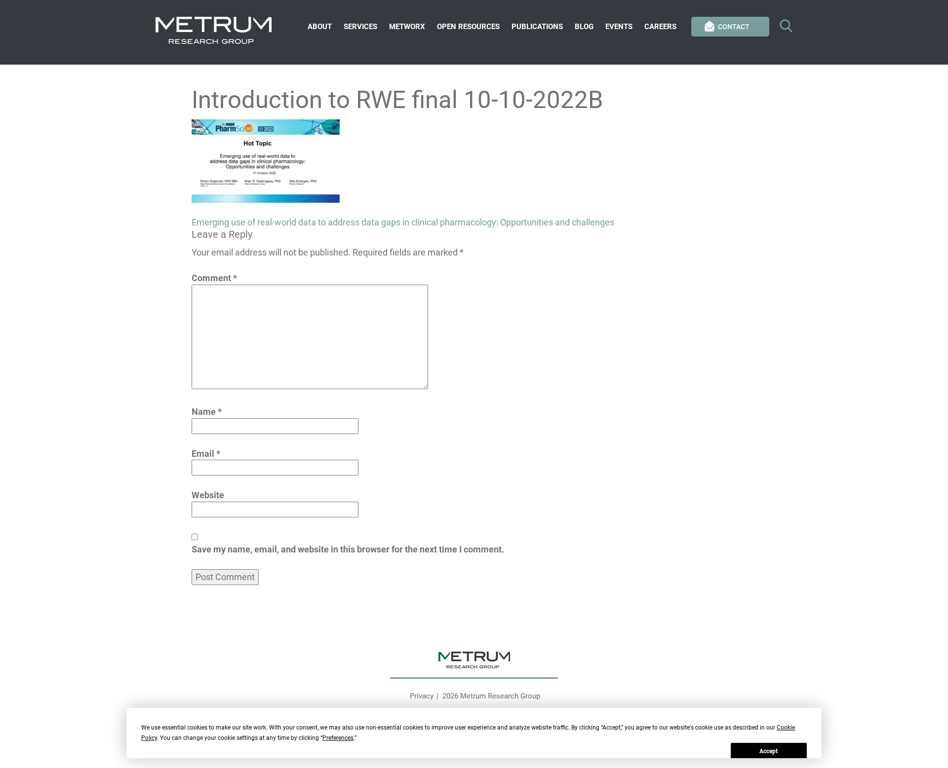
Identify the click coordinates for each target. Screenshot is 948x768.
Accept (768, 751)
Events (618, 26)
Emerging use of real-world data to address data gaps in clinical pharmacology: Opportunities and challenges (403, 222)
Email (206, 453)
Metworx (407, 26)
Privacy (422, 696)
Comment (214, 278)
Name (207, 411)
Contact (734, 27)
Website (208, 495)
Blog (584, 26)
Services (360, 26)
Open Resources (468, 26)
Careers (660, 26)
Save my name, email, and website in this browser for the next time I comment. (348, 549)
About (320, 26)
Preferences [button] (338, 737)
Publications (537, 26)
